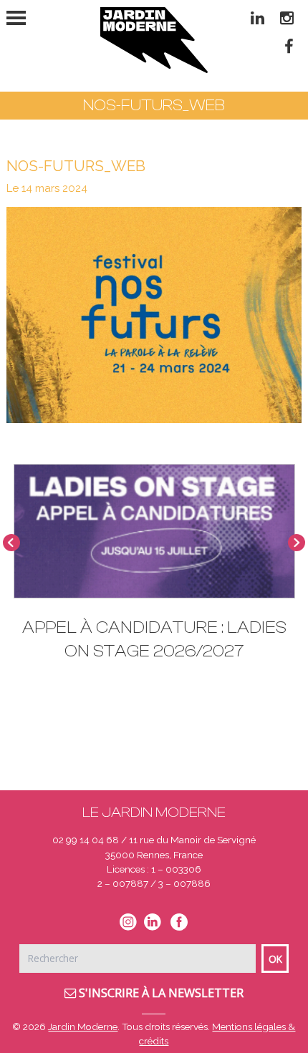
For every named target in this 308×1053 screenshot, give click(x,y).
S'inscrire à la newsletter (160, 993)
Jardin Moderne (82, 1026)
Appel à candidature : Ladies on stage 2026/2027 (154, 639)
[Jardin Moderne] (154, 40)
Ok (275, 959)
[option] (154, 569)
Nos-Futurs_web (75, 166)
